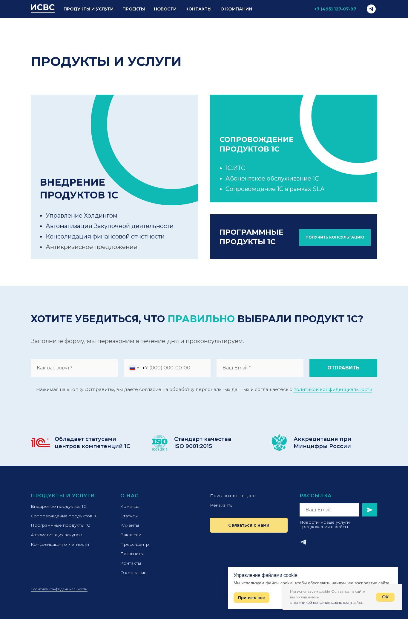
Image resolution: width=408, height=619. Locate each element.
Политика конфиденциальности (59, 589)
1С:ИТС (235, 168)
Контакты (198, 9)
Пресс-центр (134, 544)
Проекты (133, 9)
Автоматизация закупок (56, 534)
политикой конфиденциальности (332, 389)
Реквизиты (132, 553)
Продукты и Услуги (88, 9)
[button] (335, 237)
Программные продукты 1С (60, 525)
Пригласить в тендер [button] (233, 495)
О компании (133, 572)
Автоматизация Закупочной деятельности (110, 226)
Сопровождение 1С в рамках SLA (275, 188)
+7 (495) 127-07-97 (335, 9)
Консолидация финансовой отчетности (105, 236)
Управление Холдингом (81, 215)
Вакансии (130, 534)
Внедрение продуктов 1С (58, 506)
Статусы (129, 516)
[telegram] (371, 8)
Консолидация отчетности (60, 544)
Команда (129, 506)
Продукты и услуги (63, 496)
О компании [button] (236, 9)
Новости (165, 9)
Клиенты (129, 525)
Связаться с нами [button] (248, 525)
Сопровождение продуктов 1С (64, 516)
